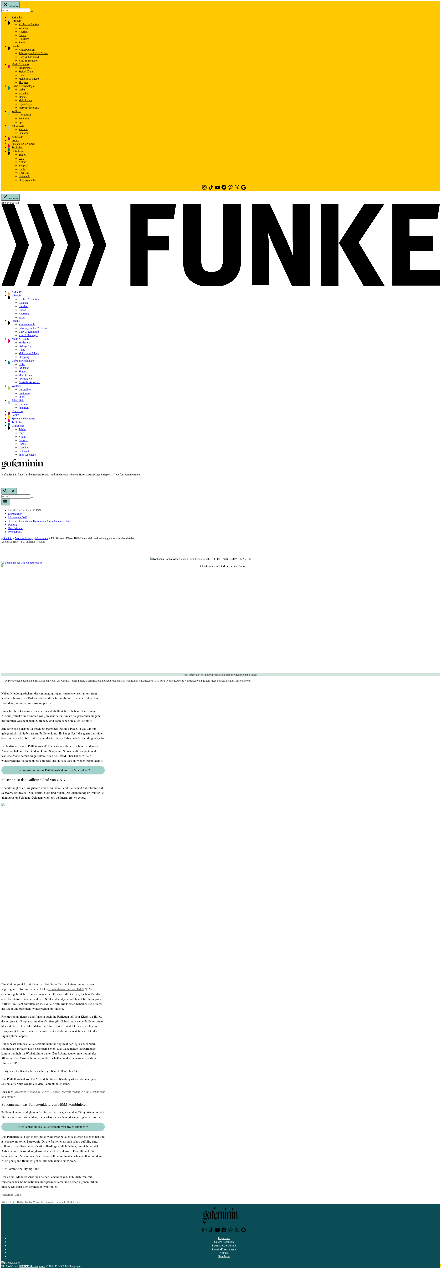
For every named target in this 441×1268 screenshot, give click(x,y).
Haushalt (23, 31)
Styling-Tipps (26, 71)
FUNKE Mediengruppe (32, 1266)
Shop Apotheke (27, 180)
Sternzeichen (15, 513)
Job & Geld (18, 125)
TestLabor (17, 147)
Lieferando (24, 176)
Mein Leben (25, 100)
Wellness (16, 111)
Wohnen (23, 28)
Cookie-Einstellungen (224, 1249)
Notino (22, 162)
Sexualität (24, 93)
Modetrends (25, 67)
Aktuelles (17, 17)
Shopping (24, 82)
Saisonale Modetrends (68, 1202)
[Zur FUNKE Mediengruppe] (220, 285)
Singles (23, 96)
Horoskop (17, 136)
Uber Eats (24, 172)
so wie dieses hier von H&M (66, 989)
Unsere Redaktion (224, 1242)
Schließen (13, 6)
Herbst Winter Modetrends (39, 1202)
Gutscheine (18, 151)
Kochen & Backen (29, 24)
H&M (20, 1202)
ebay (21, 158)
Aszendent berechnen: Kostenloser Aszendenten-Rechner (39, 521)
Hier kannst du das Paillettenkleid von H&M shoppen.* (53, 1126)
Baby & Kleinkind (29, 57)
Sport (21, 122)
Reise (22, 42)
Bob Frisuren (15, 528)
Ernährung (24, 118)
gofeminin (6, 538)
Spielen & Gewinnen (23, 143)
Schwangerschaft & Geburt (33, 53)
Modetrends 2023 (17, 517)
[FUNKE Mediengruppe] (10, 1262)
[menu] (5, 502)
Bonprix (23, 165)
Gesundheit (25, 114)
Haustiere (24, 38)
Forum (15, 140)
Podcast (12, 524)
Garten (22, 35)
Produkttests (15, 532)
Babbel (22, 169)
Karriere (23, 129)
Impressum (224, 1238)
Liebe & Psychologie (23, 86)
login (3, 481)
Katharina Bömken (188, 559)
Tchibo (22, 154)
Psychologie (25, 104)
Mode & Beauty (20, 64)
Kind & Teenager (28, 60)
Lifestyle (16, 20)
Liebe (22, 89)
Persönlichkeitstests (29, 107)
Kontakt (224, 1252)
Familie (16, 46)
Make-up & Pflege (29, 78)
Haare (22, 75)
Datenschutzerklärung (224, 1245)
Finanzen (24, 133)
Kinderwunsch (27, 49)
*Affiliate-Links (11, 1194)
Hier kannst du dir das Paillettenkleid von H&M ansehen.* (53, 770)
